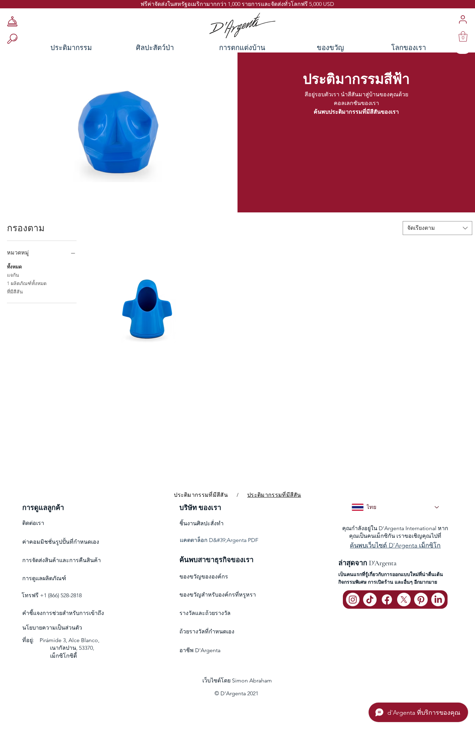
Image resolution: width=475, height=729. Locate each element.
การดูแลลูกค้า (43, 508)
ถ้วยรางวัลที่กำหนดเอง (206, 631)
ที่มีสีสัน (15, 292)
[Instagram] (353, 599)
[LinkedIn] (438, 599)
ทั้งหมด (14, 267)
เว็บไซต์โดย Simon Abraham (237, 680)
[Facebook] (387, 599)
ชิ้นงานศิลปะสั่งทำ (201, 523)
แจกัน (13, 275)
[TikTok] (370, 599)
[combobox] (437, 228)
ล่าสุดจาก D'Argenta (367, 563)
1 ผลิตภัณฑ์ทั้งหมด (27, 283)
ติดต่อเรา (33, 523)
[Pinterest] (421, 599)
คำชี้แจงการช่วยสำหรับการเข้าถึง (63, 613)
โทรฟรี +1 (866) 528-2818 (52, 595)
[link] (463, 36)
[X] (404, 599)
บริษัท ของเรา (200, 508)
